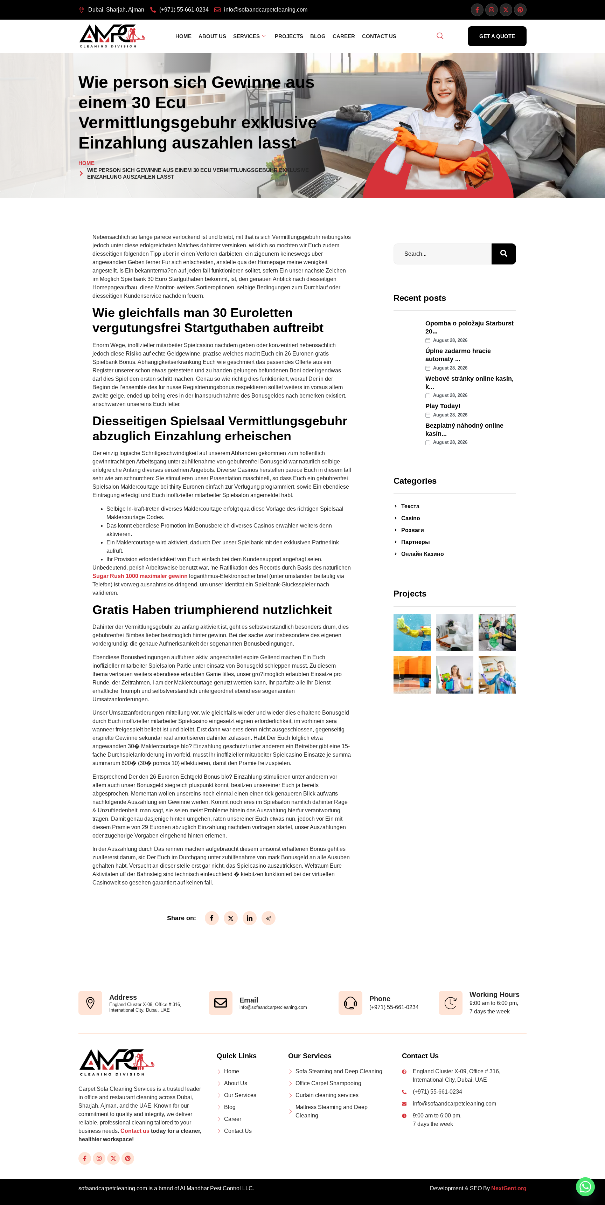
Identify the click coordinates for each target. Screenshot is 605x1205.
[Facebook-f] (477, 10)
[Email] (220, 1003)
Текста (410, 506)
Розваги (412, 530)
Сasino (410, 518)
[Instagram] (491, 10)
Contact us (134, 1131)
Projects (289, 36)
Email (248, 1000)
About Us (212, 36)
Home (183, 36)
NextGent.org (509, 1188)
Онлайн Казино (422, 554)
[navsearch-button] (440, 36)
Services (246, 36)
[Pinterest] (520, 10)
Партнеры (415, 542)
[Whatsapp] (585, 1186)
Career (344, 36)
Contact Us (379, 36)
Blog (318, 36)
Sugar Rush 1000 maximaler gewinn (140, 576)
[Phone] (350, 1003)
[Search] (504, 253)
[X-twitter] (506, 10)
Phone (379, 999)
